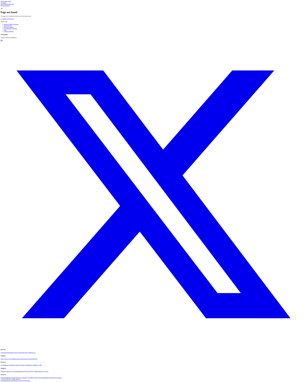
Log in (2, 5)
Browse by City (8, 25)
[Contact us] (2, 41)
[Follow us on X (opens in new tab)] (153, 346)
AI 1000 (3, 365)
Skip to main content (6, 1)
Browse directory (9, 19)
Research (11, 4)
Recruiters (16, 359)
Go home (3, 19)
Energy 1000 (38, 365)
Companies (20, 352)
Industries (6, 352)
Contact (28, 380)
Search (2, 4)
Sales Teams (4, 359)
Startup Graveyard (43, 371)
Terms (14, 380)
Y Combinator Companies (10, 28)
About (51, 377)
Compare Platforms (9, 31)
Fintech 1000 (15, 365)
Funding (10, 352)
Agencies (21, 359)
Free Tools (12, 377)
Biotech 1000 (8, 365)
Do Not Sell (23, 380)
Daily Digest (4, 377)
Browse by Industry (9, 27)
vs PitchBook (30, 377)
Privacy (18, 380)
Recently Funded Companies (11, 24)
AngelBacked (24, 371)
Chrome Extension (38, 377)
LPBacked (8, 371)
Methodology (46, 377)
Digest (5, 4)
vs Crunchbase (23, 377)
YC (8, 4)
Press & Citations (57, 377)
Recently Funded (27, 352)
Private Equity (27, 359)
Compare (17, 377)
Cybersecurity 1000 (23, 365)
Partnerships (34, 359)
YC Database (35, 371)
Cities (2, 352)
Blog (5, 30)
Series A (33, 352)
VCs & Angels (10, 359)
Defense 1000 (31, 365)
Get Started (7, 5)
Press (12, 380)
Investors (15, 352)
